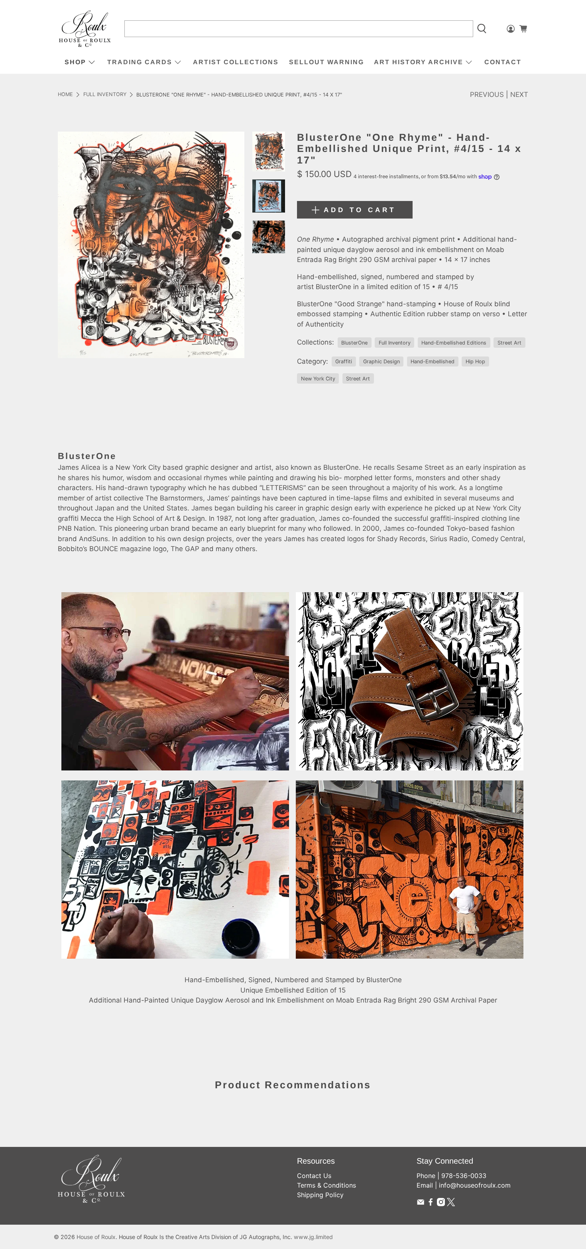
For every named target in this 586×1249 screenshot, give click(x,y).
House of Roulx (96, 1236)
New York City (318, 379)
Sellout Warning (326, 62)
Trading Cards (139, 62)
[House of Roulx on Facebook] (431, 1204)
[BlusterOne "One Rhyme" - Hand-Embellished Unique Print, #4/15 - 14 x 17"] (151, 245)
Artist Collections (236, 62)
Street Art (509, 343)
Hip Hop (475, 361)
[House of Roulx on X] (451, 1204)
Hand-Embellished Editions (453, 343)
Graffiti (343, 361)
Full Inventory (104, 94)
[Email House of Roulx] (421, 1204)
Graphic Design (381, 361)
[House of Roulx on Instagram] (441, 1204)
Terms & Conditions (326, 1185)
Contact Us (314, 1176)
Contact (502, 62)
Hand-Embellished (432, 361)
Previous (487, 95)
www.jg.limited (313, 1236)
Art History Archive (418, 62)
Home (65, 94)
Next (519, 95)
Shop (75, 62)
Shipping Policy (320, 1195)
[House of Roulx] (85, 28)
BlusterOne (354, 343)
